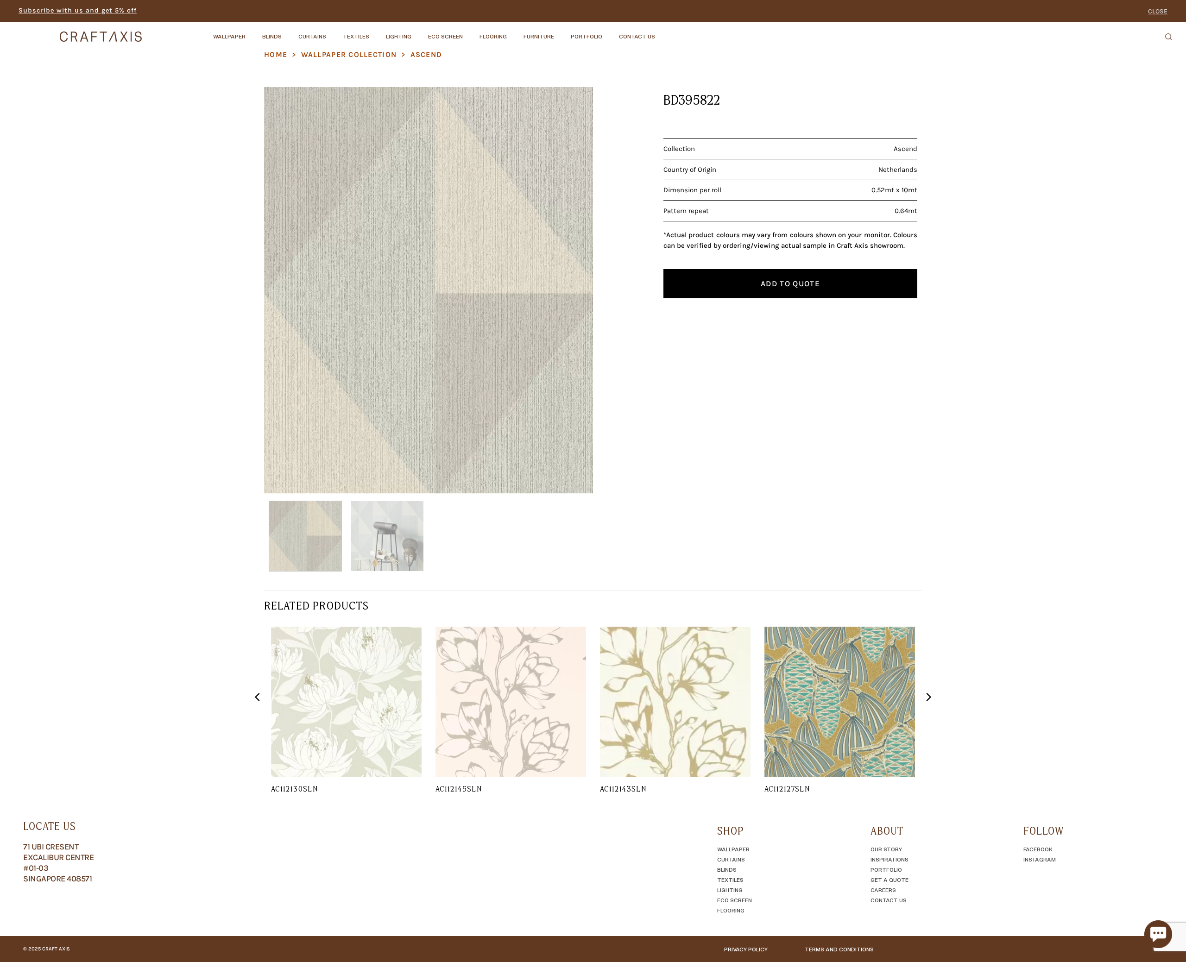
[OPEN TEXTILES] (377, 32)
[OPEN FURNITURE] (562, 32)
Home (275, 54)
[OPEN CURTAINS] (334, 32)
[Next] (575, 290)
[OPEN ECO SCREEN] (470, 32)
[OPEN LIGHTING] (419, 32)
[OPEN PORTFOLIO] (610, 32)
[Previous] (282, 290)
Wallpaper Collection (349, 54)
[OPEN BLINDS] (289, 32)
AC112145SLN (458, 788)
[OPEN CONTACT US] (663, 32)
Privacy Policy (746, 949)
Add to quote (790, 283)
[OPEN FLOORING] (514, 32)
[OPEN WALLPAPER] (253, 32)
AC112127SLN (787, 788)
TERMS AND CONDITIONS (839, 949)
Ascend (426, 54)
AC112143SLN (623, 788)
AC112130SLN (294, 788)
